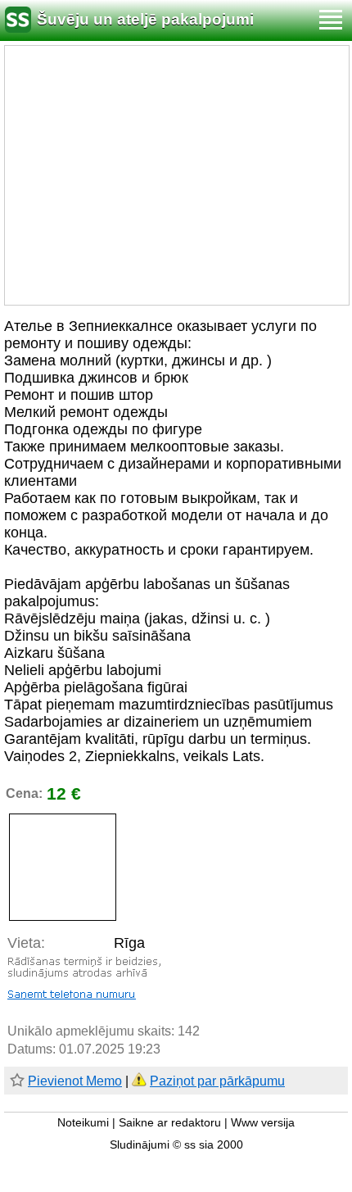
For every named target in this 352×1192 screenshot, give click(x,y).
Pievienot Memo (75, 1081)
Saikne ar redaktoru (170, 1123)
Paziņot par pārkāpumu (217, 1081)
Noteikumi (83, 1123)
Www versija (263, 1123)
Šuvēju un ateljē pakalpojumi (145, 19)
